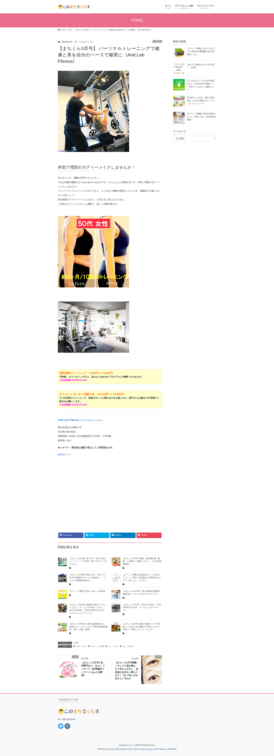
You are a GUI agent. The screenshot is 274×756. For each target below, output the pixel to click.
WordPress (111, 749)
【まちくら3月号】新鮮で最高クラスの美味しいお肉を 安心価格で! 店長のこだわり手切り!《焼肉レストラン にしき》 (141, 626)
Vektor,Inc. (164, 749)
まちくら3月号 (128, 646)
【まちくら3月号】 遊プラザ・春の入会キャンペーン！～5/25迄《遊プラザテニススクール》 (88, 561)
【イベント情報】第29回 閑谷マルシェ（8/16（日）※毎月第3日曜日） (201, 117)
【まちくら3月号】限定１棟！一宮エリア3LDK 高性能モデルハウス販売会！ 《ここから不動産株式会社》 (88, 577)
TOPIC (157, 41)
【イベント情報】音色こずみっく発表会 (87, 591)
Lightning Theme (126, 749)
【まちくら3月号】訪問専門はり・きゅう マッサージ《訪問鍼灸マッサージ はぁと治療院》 (93, 669)
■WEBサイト (64, 454)
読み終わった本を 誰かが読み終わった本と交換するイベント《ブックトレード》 (201, 100)
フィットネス (113, 646)
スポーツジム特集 (97, 646)
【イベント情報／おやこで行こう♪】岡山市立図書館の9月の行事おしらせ (201, 51)
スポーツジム (81, 646)
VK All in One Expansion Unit (146, 749)
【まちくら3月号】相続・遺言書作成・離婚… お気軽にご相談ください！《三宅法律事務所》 (142, 561)
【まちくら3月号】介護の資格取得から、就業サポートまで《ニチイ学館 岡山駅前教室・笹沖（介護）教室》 (88, 626)
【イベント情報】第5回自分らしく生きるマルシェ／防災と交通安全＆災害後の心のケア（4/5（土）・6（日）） (142, 577)
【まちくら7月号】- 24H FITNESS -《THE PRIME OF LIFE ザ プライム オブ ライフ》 (142, 607)
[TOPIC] (68, 666)
